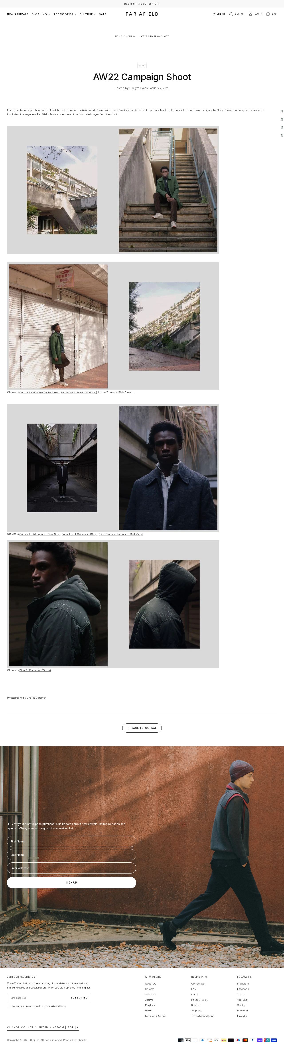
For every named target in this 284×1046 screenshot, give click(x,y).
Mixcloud (242, 1010)
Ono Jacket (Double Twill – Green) (39, 392)
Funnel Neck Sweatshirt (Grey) (79, 533)
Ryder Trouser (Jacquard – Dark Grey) (121, 533)
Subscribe (79, 997)
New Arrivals (17, 14)
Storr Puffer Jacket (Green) (35, 670)
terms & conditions (55, 1006)
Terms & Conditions (202, 1016)
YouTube (242, 999)
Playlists (150, 1005)
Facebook (243, 989)
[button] (237, 14)
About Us (150, 983)
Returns (195, 1005)
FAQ (193, 989)
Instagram (243, 983)
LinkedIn (242, 1016)
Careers (149, 989)
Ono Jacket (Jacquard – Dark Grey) (39, 533)
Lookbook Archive (155, 1016)
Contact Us (197, 983)
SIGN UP (71, 882)
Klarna (195, 994)
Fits (142, 65)
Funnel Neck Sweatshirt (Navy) (79, 392)
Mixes (148, 1010)
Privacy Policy (199, 999)
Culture (86, 14)
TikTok (241, 994)
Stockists (150, 994)
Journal (149, 999)
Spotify (241, 1005)
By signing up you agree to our (38, 1006)
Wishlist (219, 14)
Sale (102, 14)
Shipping (196, 1010)
